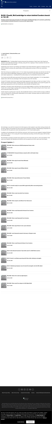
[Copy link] (10, 58)
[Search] (2, 6)
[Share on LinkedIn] (7, 58)
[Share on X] (5, 58)
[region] (26, 417)
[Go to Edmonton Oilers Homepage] (10, 2)
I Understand (30, 421)
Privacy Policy (10, 415)
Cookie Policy (18, 415)
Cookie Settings (39, 415)
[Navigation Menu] (50, 6)
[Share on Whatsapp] (2, 58)
